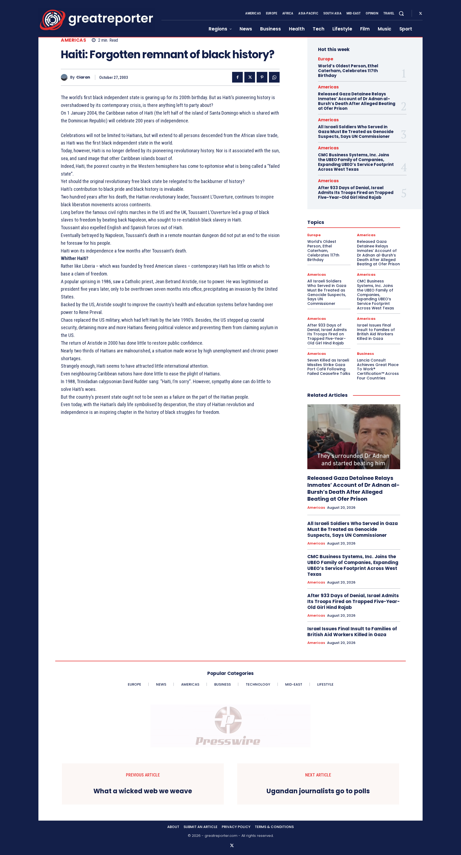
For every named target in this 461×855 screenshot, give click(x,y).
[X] (420, 13)
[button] (401, 13)
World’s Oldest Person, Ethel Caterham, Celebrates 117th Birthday (348, 70)
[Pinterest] (262, 77)
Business (365, 353)
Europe (325, 59)
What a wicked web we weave (142, 791)
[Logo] (96, 20)
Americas (73, 40)
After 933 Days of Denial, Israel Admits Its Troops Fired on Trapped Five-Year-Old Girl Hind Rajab (356, 192)
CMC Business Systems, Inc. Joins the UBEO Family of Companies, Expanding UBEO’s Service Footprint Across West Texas (356, 162)
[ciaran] (65, 77)
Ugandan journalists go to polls (318, 791)
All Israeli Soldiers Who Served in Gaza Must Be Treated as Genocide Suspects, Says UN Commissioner (356, 131)
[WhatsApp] (274, 77)
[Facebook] (237, 77)
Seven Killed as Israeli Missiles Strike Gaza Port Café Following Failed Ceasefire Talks (328, 366)
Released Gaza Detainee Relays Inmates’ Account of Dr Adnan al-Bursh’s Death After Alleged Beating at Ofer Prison (356, 101)
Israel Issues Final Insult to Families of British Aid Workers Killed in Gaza (376, 331)
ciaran (83, 77)
